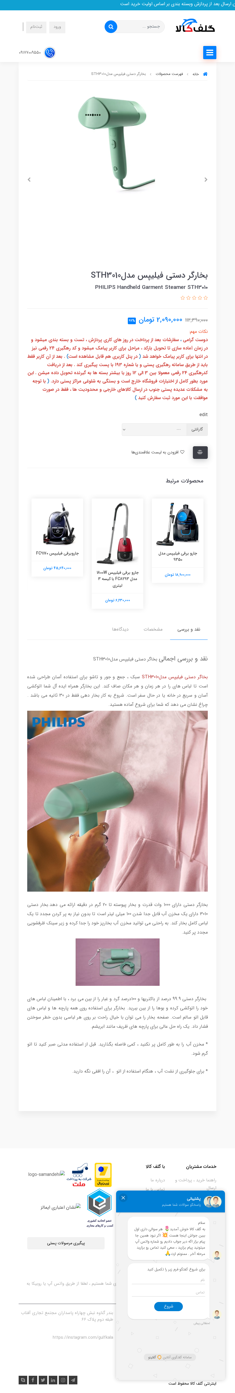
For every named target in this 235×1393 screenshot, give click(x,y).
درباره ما (157, 1180)
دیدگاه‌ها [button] (120, 629)
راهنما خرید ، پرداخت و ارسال (195, 1184)
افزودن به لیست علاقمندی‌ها (155, 452)
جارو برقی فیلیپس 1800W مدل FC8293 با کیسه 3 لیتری (118, 579)
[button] (205, 298)
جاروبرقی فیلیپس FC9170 (57, 553)
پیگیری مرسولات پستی (66, 1243)
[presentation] (206, 179)
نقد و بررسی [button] (188, 629)
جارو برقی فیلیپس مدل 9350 (177, 556)
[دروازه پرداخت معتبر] (103, 1174)
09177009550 (30, 52)
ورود (57, 27)
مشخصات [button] (153, 629)
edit (203, 414)
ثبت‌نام (36, 27)
